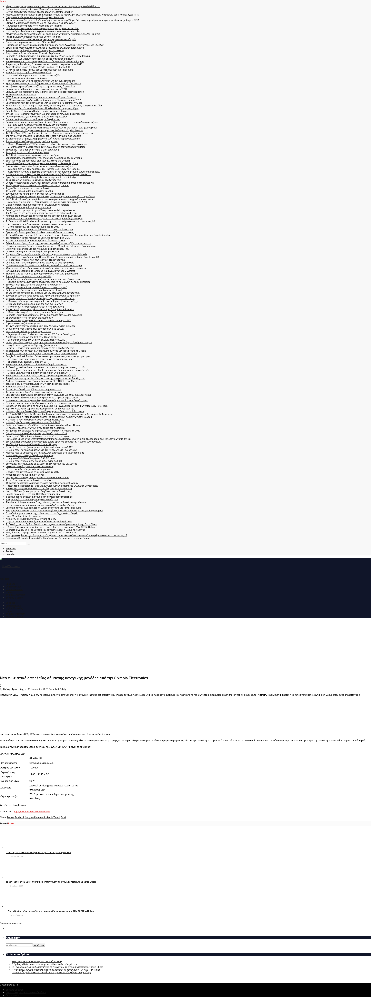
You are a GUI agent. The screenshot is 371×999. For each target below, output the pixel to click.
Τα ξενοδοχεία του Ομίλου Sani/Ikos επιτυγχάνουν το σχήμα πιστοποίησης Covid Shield (51, 524)
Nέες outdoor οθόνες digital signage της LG (28, 331)
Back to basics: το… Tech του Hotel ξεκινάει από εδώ (33, 494)
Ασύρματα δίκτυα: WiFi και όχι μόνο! (25, 474)
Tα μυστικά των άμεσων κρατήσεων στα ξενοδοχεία (33, 180)
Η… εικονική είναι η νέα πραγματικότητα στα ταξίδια (33, 75)
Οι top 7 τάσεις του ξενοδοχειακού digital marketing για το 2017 (39, 447)
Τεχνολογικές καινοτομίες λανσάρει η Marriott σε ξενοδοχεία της (40, 408)
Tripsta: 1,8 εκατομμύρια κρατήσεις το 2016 (28, 276)
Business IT (12, 584)
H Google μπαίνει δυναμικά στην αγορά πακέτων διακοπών (37, 372)
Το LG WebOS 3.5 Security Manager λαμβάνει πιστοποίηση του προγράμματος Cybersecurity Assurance (59, 414)
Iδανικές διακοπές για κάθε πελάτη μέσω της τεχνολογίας (37, 116)
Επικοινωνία (12, 995)
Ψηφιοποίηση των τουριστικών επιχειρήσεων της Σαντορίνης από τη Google (46, 350)
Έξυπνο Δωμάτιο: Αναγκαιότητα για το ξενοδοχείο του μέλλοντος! (41, 23)
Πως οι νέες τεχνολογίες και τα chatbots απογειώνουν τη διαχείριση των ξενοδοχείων (51, 127)
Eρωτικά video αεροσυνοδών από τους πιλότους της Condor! (38, 160)
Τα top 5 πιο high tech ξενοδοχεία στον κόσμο (29, 480)
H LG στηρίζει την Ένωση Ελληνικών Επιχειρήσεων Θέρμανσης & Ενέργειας (45, 411)
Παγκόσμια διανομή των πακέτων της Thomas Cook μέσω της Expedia (43, 169)
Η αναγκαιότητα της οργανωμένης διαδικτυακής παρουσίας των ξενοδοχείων (47, 400)
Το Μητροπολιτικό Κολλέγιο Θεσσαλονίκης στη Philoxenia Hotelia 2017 (43, 100)
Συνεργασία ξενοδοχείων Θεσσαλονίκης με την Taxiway (35, 50)
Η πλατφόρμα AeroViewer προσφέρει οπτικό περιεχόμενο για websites (43, 31)
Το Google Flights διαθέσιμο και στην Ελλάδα (29, 191)
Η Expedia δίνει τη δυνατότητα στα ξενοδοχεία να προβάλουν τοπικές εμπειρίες (48, 282)
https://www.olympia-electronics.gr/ (32, 811)
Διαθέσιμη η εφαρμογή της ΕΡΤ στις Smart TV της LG (33, 337)
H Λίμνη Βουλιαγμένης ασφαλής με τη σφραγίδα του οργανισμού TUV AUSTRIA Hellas (50, 527)
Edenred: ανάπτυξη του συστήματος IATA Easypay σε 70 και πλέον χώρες (44, 102)
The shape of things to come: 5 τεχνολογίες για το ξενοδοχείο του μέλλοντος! (46, 502)
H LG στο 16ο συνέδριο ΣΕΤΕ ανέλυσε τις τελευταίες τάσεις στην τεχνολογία (46, 144)
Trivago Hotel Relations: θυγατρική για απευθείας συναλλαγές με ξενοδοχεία (45, 114)
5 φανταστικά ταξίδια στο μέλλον (24, 323)
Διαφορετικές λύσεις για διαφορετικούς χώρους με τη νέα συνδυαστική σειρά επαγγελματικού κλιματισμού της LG (66, 535)
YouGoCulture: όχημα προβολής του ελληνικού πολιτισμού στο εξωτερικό (44, 158)
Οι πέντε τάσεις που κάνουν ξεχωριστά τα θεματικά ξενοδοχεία (39, 69)
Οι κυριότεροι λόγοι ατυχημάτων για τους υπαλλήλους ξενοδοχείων (41, 450)
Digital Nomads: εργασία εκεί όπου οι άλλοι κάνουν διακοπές (37, 204)
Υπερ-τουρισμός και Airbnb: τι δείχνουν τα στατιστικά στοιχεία (39, 229)
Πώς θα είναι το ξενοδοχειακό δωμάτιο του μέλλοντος (35, 306)
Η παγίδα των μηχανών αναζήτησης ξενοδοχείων (31, 345)
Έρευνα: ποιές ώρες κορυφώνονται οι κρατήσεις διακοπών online (40, 309)
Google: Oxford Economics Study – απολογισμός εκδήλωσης (37, 111)
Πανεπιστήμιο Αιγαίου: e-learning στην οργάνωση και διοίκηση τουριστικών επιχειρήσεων (53, 171)
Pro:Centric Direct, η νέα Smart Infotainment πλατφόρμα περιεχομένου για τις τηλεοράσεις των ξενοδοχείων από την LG (68, 439)
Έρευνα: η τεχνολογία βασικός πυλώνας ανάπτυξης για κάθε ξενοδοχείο (43, 507)
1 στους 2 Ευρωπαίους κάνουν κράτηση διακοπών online (35, 240)
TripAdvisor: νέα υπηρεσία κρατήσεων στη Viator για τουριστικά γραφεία (43, 136)
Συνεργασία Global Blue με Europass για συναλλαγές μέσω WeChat (40, 271)
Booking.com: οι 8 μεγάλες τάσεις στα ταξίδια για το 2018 (36, 89)
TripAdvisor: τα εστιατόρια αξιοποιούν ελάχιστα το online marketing (41, 213)
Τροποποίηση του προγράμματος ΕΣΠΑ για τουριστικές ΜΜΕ (38, 237)
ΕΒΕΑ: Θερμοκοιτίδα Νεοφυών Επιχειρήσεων (29, 317)
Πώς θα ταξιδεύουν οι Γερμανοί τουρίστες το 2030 (32, 226)
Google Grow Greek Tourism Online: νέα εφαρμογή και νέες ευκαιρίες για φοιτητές (48, 356)
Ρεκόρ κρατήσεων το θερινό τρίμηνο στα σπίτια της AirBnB (37, 185)
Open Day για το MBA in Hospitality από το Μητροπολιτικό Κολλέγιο (41, 177)
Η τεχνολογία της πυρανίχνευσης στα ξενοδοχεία (32, 499)
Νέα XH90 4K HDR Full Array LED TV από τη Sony (31, 518)
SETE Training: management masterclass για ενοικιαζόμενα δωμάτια (41, 97)
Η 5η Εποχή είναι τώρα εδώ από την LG (26, 361)
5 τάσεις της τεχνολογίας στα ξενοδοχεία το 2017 (32, 472)
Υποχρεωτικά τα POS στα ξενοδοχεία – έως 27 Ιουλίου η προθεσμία (42, 273)
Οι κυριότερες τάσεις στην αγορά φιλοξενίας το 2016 (34, 461)
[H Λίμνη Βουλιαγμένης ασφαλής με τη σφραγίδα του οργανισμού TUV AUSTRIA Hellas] (21, 906)
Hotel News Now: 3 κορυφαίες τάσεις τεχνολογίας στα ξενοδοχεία (41, 375)
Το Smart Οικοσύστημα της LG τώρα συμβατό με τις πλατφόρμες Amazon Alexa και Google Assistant (58, 235)
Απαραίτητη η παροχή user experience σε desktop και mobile (37, 477)
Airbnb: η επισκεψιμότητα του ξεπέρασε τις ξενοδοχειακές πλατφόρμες (43, 215)
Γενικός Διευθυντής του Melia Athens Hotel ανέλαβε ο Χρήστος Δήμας (42, 108)
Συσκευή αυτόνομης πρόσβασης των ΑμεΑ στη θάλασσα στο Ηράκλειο (43, 295)
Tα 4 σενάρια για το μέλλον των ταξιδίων (27, 152)
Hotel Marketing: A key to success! (23, 516)
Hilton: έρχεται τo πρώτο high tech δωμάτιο (28, 72)
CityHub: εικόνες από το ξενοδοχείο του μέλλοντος (33, 251)
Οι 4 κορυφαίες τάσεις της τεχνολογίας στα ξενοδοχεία (35, 260)
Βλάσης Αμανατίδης (13, 689)
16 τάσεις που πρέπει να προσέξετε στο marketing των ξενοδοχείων (42, 483)
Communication (13, 586)
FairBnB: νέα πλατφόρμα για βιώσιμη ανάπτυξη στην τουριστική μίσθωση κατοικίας (50, 199)
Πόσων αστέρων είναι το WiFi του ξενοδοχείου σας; (33, 119)
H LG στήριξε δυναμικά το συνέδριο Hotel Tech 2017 (33, 422)
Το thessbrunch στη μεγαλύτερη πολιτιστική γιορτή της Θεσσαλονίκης (43, 138)
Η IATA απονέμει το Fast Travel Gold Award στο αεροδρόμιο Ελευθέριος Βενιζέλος (48, 174)
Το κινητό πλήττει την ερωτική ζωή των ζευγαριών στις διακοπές (41, 326)
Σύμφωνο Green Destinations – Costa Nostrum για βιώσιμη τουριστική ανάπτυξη (47, 370)
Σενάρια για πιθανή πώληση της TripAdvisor (28, 207)
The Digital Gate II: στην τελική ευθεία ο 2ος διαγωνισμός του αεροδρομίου (45, 61)
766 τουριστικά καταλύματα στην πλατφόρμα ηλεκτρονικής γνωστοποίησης (46, 268)
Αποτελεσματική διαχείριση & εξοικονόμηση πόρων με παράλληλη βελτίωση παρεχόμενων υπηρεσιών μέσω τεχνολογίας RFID (72, 14)
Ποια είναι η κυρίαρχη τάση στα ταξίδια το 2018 (31, 42)
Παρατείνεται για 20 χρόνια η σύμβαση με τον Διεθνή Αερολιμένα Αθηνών (44, 130)
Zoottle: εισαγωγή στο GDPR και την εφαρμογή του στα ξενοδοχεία (41, 39)
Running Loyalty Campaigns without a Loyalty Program (33, 36)
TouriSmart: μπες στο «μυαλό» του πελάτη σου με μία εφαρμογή (39, 488)
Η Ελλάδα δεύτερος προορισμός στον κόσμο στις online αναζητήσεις (42, 163)
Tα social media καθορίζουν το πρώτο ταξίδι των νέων (34, 392)
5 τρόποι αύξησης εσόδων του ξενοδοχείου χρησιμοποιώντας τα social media (46, 254)
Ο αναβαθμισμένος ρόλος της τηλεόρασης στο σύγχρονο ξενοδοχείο (42, 513)
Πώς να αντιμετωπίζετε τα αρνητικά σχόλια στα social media (38, 224)
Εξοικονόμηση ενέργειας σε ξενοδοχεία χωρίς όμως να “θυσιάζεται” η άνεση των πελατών (53, 441)
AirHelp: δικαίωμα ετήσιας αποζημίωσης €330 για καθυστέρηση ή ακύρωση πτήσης (49, 342)
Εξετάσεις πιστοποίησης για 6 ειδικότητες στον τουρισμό (36, 287)
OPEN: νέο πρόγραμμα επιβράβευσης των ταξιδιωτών (34, 304)
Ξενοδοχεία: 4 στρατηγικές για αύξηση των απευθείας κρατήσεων (40, 210)
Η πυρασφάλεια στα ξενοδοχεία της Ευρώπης (30, 455)
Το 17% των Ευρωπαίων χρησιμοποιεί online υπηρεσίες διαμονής (40, 58)
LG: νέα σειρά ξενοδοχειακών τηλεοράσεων (28, 469)
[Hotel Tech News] (10, 566)
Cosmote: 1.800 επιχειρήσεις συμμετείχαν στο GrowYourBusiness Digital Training (48, 56)
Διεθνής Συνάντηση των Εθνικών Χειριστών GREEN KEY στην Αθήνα (41, 381)
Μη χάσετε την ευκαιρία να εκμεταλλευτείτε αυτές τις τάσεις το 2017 (43, 430)
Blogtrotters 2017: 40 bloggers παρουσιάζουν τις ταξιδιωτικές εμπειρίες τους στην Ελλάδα (54, 105)
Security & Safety (14, 597)
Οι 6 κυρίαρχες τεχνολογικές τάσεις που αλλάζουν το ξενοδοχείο (40, 505)
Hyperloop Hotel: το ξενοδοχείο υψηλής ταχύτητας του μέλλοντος (40, 298)
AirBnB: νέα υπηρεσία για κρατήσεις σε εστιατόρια (32, 155)
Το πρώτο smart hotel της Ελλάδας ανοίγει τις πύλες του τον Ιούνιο (41, 353)
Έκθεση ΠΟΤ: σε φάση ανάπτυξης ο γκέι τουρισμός (32, 149)
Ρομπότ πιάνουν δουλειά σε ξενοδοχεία (26, 78)
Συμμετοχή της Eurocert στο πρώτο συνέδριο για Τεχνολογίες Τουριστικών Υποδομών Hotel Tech (57, 406)
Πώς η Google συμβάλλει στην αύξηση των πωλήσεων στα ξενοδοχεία (43, 279)
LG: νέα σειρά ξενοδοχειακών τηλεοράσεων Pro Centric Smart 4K (39, 12)
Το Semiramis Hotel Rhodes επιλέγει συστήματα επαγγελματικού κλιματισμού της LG (50, 221)
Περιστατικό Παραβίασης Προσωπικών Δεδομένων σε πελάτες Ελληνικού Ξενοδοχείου (52, 485)
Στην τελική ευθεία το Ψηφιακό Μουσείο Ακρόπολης (33, 53)
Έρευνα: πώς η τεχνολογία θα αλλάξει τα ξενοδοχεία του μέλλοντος (41, 463)
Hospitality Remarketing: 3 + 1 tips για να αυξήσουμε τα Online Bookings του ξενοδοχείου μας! (54, 510)
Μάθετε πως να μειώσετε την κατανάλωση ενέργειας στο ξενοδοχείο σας (45, 452)
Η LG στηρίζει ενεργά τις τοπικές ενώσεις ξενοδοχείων (35, 312)
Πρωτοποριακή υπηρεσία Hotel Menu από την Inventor (34, 9)
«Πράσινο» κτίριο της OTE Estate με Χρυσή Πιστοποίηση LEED (38, 320)
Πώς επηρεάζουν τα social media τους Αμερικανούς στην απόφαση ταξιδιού (45, 147)
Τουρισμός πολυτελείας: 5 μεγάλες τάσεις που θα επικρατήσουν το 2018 (44, 64)
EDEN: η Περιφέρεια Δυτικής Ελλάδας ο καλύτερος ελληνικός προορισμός (45, 47)
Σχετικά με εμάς (14, 989)
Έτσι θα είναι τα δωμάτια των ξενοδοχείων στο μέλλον (35, 328)
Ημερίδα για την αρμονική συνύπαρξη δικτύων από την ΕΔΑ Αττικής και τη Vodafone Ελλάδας (55, 45)
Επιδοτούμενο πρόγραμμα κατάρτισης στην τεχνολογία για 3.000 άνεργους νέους (48, 395)
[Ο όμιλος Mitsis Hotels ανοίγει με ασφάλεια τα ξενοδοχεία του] (21, 847)
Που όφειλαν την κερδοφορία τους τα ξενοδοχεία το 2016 (36, 433)
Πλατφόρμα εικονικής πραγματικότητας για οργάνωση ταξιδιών (40, 359)
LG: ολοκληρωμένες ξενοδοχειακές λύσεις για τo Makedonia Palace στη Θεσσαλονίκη (51, 246)
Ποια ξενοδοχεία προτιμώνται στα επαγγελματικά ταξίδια (36, 125)
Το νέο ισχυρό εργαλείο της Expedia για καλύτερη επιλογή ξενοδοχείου (43, 293)
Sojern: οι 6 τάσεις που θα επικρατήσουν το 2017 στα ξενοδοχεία (40, 348)
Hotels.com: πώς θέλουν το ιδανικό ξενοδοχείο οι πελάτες (36, 364)
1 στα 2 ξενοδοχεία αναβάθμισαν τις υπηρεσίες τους (33, 389)
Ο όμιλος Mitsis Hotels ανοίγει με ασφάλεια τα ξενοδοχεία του (39, 521)
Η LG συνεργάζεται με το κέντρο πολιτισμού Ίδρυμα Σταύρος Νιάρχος (42, 301)
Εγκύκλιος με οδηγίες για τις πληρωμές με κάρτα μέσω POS (37, 249)
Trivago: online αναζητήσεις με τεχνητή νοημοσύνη (32, 141)
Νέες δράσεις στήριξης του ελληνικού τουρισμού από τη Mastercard (41, 532)
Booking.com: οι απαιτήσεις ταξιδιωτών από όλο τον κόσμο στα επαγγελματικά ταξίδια (52, 122)
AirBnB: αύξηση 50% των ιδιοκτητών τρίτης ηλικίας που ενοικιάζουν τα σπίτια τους (50, 133)
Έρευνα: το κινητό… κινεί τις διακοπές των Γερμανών (34, 284)
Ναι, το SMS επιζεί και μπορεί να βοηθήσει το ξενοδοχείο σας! (39, 491)
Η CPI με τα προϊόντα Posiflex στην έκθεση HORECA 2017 (36, 419)
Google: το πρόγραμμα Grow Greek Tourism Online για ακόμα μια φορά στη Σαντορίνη (50, 182)
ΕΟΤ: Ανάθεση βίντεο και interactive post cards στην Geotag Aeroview (42, 397)
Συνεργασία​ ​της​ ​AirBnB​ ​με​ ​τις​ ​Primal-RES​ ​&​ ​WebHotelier (35, 193)
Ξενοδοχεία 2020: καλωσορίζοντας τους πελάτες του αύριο (37, 436)
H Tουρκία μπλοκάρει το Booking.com (25, 386)
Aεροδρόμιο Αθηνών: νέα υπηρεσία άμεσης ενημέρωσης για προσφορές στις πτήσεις (50, 196)
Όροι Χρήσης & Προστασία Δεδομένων (26, 992)
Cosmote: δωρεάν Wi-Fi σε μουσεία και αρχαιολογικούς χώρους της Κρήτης (45, 529)
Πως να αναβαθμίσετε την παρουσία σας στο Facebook (35, 17)
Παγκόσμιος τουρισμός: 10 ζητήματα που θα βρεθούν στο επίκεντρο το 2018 (46, 202)
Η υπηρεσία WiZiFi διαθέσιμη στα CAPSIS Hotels (31, 458)
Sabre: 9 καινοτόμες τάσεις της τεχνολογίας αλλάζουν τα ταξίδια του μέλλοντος (48, 243)
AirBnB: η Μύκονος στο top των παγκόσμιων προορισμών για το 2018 (42, 28)
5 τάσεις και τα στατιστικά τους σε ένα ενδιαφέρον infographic (39, 496)
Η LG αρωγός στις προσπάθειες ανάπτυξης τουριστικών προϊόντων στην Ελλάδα (49, 417)
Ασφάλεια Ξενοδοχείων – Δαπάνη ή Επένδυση (29, 466)
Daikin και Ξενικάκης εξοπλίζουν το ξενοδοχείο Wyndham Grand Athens (43, 425)
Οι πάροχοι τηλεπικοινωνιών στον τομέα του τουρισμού (35, 428)
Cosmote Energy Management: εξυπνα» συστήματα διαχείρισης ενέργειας (44, 315)
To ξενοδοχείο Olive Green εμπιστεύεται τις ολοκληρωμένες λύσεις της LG (45, 367)
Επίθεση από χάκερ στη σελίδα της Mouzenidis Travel (34, 290)
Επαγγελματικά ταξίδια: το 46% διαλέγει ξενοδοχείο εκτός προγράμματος (45, 91)
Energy (9, 592)
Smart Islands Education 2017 (21, 94)
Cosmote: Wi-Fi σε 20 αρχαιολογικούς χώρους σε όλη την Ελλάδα (40, 262)
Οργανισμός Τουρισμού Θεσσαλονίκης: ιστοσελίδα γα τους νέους (40, 232)
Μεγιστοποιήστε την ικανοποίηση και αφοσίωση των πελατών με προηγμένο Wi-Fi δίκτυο (53, 6)
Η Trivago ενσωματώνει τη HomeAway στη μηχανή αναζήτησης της (41, 80)
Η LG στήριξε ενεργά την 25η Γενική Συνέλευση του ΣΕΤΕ (35, 339)
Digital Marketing (14, 589)
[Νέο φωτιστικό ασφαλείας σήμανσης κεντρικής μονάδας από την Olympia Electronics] (46, 671)
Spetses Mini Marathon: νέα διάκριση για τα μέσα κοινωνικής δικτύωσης (43, 83)
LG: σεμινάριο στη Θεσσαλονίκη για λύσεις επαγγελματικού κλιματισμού (44, 265)
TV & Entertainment (15, 595)
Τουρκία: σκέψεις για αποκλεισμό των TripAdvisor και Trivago (38, 383)
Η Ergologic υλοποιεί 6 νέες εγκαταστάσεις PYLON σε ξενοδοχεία (40, 334)
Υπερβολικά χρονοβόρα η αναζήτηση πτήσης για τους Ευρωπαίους (41, 86)
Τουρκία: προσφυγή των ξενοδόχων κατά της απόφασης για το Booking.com (45, 378)
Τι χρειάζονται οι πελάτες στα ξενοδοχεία (28, 188)
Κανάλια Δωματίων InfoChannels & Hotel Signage (31, 444)
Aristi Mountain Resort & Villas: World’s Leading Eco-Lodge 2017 (38, 67)
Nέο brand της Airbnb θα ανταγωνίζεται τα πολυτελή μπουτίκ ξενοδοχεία (44, 218)
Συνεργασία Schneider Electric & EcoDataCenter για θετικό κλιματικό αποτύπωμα (48, 538)
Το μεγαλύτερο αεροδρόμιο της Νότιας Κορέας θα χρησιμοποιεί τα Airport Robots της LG (52, 257)
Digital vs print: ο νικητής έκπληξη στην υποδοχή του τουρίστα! (38, 403)
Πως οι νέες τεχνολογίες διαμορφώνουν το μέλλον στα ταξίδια (39, 166)
